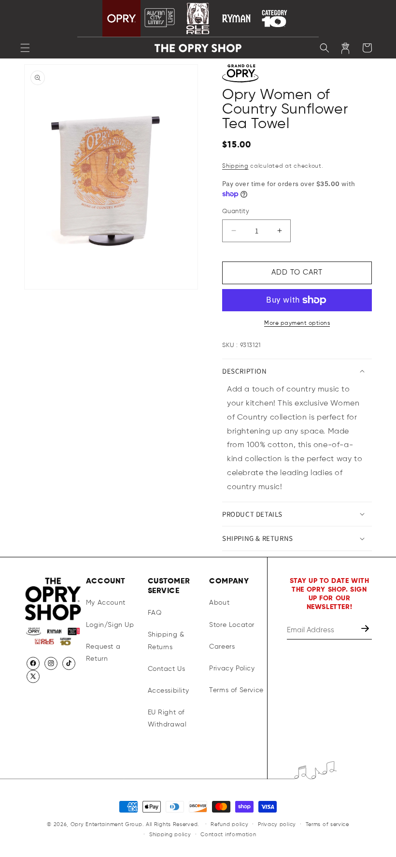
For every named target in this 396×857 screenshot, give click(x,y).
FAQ (155, 613)
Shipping (235, 166)
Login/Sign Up (110, 625)
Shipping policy (170, 834)
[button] (25, 47)
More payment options (297, 323)
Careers (222, 646)
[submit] (366, 630)
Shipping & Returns (166, 640)
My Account (106, 602)
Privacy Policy (232, 668)
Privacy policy (277, 824)
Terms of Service (236, 690)
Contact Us (166, 669)
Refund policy (229, 824)
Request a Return (103, 652)
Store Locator (232, 625)
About (219, 602)
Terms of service (327, 824)
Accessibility (168, 690)
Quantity (235, 211)
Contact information (228, 834)
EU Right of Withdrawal (167, 718)
